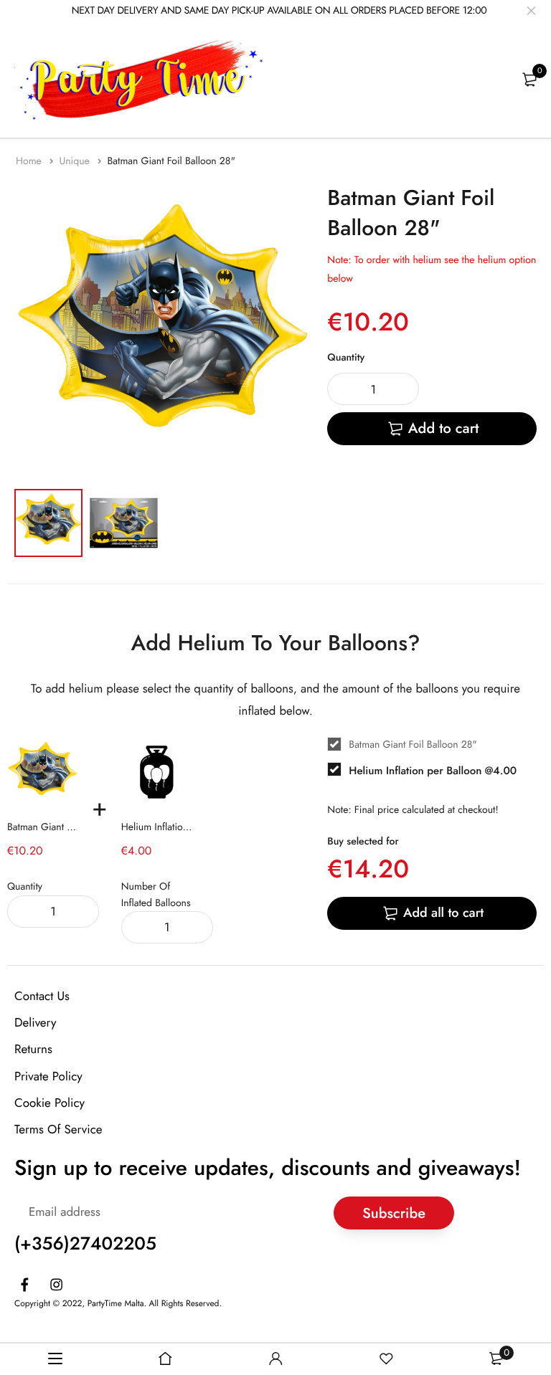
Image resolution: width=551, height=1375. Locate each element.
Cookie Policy (49, 1103)
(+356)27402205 (85, 1244)
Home (30, 161)
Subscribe (393, 1213)
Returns (33, 1049)
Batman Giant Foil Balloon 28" (71, 827)
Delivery (35, 1023)
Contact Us (42, 996)
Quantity (345, 358)
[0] (529, 79)
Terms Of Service (58, 1129)
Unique (76, 161)
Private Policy (48, 1076)
